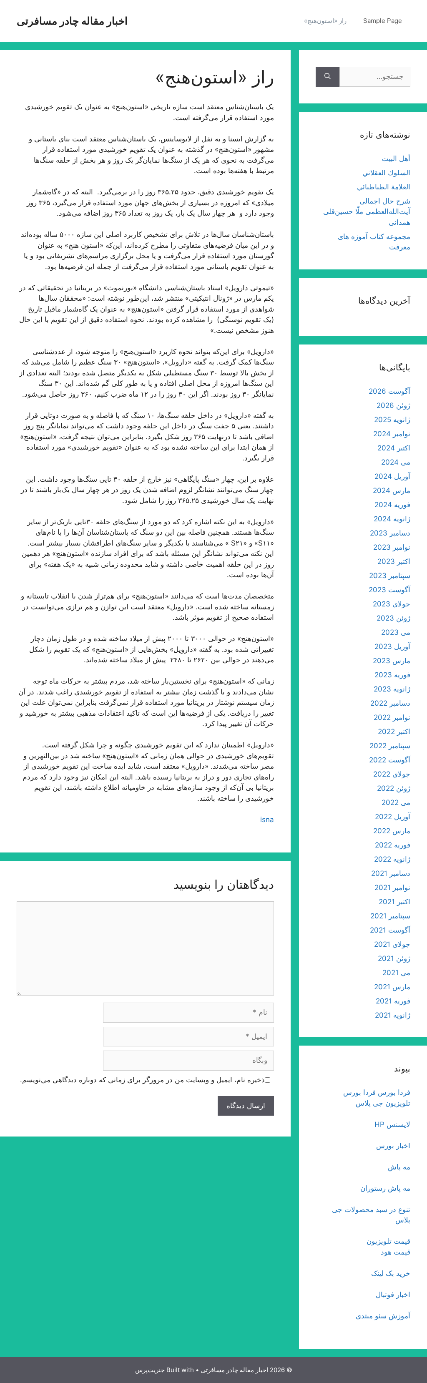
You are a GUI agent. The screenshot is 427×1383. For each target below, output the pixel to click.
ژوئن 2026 (393, 405)
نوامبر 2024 (391, 434)
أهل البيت (396, 158)
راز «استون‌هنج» (325, 21)
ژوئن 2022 (393, 788)
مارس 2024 (391, 490)
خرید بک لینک (390, 1273)
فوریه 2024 (392, 504)
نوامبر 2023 (391, 547)
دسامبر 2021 (390, 873)
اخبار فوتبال (393, 1294)
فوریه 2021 (393, 1001)
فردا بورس (394, 1092)
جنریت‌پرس (150, 1370)
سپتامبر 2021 (390, 916)
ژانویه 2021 (392, 1015)
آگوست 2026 (389, 391)
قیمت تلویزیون (388, 1241)
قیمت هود (395, 1252)
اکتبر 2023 (393, 561)
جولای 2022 (391, 774)
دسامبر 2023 (390, 533)
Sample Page (382, 21)
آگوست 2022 (389, 760)
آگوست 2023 (389, 590)
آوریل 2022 (392, 816)
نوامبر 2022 (392, 717)
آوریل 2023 (392, 646)
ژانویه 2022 (392, 859)
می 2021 (396, 972)
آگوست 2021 (390, 930)
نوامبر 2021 (392, 887)
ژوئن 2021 (394, 958)
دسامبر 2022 (390, 703)
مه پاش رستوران (385, 1188)
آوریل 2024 (392, 476)
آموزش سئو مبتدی (383, 1316)
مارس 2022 (391, 831)
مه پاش (399, 1167)
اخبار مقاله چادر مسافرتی (72, 21)
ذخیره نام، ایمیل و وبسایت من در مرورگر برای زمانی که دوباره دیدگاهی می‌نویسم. (142, 1080)
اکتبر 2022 (394, 731)
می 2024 (395, 462)
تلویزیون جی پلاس (383, 1103)
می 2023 (395, 632)
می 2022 (396, 802)
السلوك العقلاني (386, 172)
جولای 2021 (392, 944)
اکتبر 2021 (394, 902)
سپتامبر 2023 (389, 575)
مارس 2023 (391, 660)
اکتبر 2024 (393, 448)
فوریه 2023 (392, 675)
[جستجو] (327, 77)
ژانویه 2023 (392, 689)
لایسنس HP (392, 1124)
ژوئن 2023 (393, 618)
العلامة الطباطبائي (383, 187)
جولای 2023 (391, 604)
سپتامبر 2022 (389, 746)
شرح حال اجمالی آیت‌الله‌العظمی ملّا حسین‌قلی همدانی (366, 211)
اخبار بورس (393, 1146)
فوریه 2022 (392, 845)
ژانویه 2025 (392, 419)
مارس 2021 (392, 987)
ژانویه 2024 (392, 519)
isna (267, 819)
